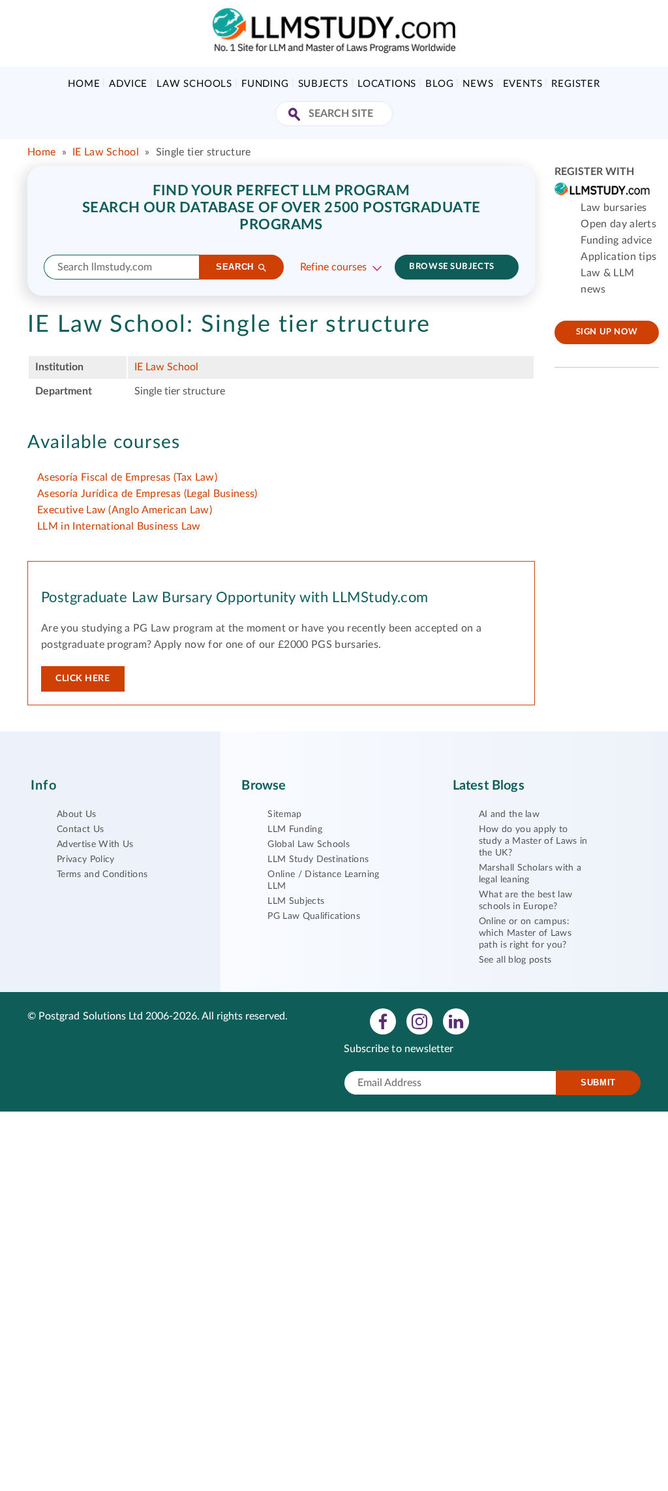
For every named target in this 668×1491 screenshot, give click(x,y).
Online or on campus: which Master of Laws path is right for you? (525, 933)
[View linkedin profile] (456, 1021)
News (478, 84)
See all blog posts (515, 960)
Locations (386, 84)
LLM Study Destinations (318, 859)
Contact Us (80, 829)
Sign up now (607, 332)
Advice (128, 84)
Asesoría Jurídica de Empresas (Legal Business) (147, 494)
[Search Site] (295, 115)
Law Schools (194, 84)
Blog (439, 84)
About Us (77, 814)
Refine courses (333, 267)
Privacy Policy (85, 859)
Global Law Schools (308, 844)
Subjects (323, 84)
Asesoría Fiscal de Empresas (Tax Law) (127, 477)
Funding (265, 84)
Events (523, 84)
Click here (82, 678)
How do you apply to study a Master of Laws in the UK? (533, 841)
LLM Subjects (295, 901)
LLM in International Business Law (119, 526)
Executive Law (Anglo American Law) (124, 510)
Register (575, 84)
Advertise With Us (95, 844)
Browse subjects (451, 267)
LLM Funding (294, 829)
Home (84, 84)
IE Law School (105, 152)
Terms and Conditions (102, 874)
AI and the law (509, 814)
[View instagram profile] (419, 1021)
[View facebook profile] (383, 1021)
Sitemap (284, 814)
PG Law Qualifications (313, 916)
